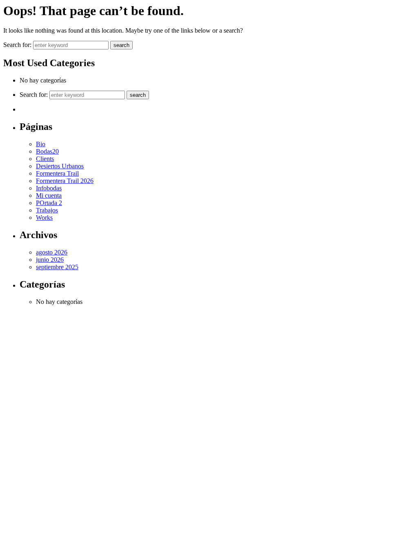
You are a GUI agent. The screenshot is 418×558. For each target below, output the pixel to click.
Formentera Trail (57, 173)
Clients (45, 158)
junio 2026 (50, 259)
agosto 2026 (51, 252)
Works (44, 217)
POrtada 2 (49, 202)
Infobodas (49, 188)
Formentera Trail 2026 (64, 180)
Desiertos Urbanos (60, 166)
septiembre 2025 (57, 266)
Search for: (18, 44)
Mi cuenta (49, 195)
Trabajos (47, 210)
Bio (40, 144)
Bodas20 (47, 151)
